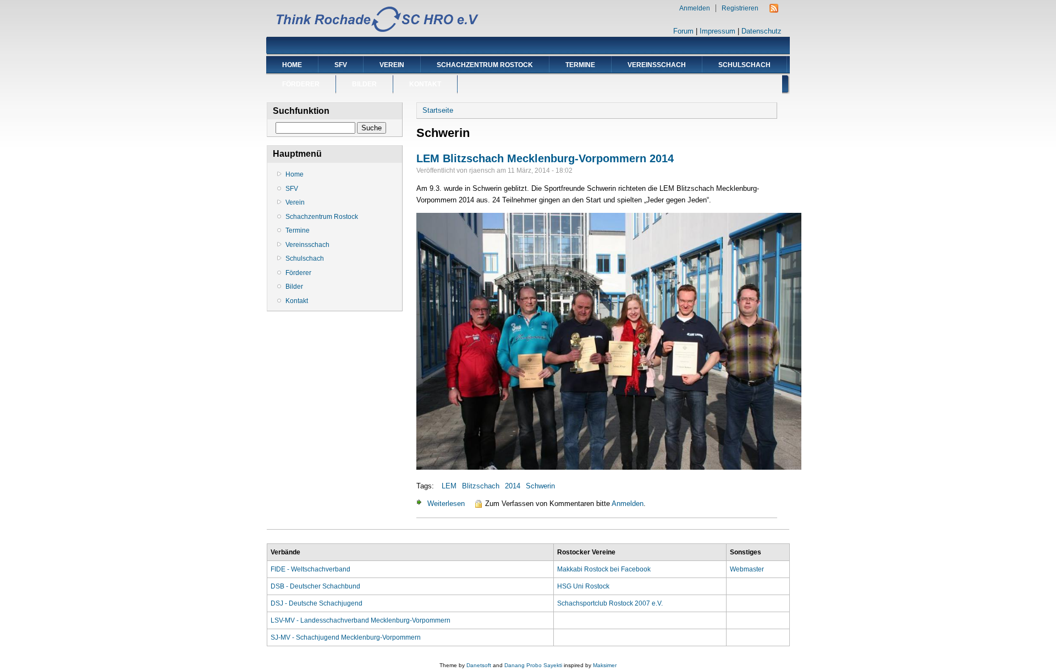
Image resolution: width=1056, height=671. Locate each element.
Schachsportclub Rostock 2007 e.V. (610, 603)
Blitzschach (480, 486)
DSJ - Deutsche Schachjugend (316, 603)
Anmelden (694, 8)
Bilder (364, 84)
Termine (580, 65)
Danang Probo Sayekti (533, 665)
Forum (683, 31)
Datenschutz (761, 31)
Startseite (437, 110)
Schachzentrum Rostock (485, 65)
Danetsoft (478, 665)
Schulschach (744, 65)
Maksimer (605, 665)
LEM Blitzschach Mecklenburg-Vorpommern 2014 (545, 158)
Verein (392, 65)
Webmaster (747, 569)
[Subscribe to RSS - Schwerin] (773, 10)
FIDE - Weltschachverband (310, 569)
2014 (512, 486)
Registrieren (740, 8)
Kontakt (425, 84)
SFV (340, 65)
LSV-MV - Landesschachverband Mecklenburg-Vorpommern (360, 620)
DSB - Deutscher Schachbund (315, 586)
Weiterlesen (446, 503)
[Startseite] (377, 30)
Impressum (717, 31)
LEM (449, 486)
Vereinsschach (657, 65)
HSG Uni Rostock (583, 586)
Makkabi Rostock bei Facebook (604, 569)
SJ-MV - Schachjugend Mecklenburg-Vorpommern (346, 637)
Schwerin (540, 486)
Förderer (301, 84)
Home (292, 65)
